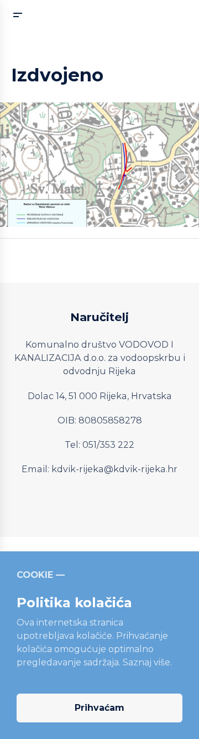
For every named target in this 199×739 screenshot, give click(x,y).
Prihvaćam (99, 707)
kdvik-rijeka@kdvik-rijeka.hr (114, 468)
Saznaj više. (147, 662)
